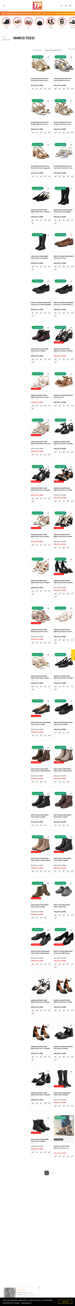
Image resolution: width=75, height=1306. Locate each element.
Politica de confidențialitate (13, 1230)
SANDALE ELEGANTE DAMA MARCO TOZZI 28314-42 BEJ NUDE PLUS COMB (39, 631)
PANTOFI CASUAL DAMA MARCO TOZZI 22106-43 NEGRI (63, 723)
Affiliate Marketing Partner (12, 1256)
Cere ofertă (8, 1226)
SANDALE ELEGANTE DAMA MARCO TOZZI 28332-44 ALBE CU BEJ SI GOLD (41, 535)
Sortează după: (37, 50)
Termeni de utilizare (64, 1281)
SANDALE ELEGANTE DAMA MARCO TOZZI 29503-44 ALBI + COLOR (63, 631)
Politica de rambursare (35, 1281)
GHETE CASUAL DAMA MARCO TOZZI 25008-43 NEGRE (62, 859)
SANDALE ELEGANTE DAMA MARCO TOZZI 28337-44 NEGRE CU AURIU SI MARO (63, 489)
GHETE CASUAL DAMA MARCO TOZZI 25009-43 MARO (62, 816)
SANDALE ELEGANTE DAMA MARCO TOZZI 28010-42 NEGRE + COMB (41, 1001)
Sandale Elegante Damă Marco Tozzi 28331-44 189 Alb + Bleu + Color (63, 167)
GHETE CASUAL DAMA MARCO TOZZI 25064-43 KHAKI (39, 906)
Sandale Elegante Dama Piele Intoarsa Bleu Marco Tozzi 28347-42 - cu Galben (62, 79)
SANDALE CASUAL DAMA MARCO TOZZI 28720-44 (63, 396)
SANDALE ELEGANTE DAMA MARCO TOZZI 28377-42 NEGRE (40, 1047)
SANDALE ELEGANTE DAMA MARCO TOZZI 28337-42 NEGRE (40, 1094)
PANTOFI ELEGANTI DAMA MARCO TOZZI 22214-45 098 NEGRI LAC (64, 304)
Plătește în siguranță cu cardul (14, 1241)
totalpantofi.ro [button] (26, 1303)
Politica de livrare (10, 1212)
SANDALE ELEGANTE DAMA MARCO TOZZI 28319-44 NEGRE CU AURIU (63, 535)
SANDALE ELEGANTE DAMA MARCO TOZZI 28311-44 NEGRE (63, 350)
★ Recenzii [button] (73, 655)
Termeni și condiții (10, 1234)
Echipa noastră (9, 1208)
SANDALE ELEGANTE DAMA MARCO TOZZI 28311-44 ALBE (40, 396)
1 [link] (46, 1173)
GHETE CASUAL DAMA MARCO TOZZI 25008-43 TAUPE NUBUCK (41, 859)
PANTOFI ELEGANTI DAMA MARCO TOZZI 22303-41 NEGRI (41, 723)
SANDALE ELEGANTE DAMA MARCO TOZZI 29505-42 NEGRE (63, 677)
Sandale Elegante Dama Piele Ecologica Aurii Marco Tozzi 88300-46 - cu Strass (62, 123)
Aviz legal (38, 1283)
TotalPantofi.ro (13, 1281)
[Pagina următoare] (58, 1173)
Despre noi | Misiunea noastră (13, 1204)
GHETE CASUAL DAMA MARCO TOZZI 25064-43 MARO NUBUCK (40, 770)
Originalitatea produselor (12, 1237)
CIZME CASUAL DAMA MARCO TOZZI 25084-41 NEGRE (62, 1094)
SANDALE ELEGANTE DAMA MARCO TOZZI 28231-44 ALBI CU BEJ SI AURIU (40, 677)
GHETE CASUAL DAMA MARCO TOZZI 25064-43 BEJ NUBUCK (63, 770)
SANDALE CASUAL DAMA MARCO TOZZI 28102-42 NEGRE (63, 1047)
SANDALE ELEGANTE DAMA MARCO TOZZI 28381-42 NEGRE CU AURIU (63, 1001)
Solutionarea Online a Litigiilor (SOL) (16, 1248)
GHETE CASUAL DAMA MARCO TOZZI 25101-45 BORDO (39, 350)
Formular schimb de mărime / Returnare (17, 1219)
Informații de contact (48, 1283)
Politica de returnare (11, 1223)
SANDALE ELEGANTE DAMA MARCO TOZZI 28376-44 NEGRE (40, 489)
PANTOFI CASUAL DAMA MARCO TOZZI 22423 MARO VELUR (63, 952)
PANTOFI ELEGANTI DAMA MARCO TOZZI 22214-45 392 (64, 257)
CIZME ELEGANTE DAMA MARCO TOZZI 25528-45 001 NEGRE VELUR (63, 211)
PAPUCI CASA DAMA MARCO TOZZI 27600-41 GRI (62, 906)
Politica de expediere (28, 1283)
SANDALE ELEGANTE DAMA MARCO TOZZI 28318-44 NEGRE (63, 582)
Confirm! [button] (65, 1302)
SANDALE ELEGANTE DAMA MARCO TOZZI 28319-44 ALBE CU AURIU (41, 582)
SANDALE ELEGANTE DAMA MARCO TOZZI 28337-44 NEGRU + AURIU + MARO (40, 211)
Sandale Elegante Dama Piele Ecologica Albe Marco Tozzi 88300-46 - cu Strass (40, 123)
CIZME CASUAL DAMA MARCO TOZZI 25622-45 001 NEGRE (39, 257)
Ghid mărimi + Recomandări (13, 1215)
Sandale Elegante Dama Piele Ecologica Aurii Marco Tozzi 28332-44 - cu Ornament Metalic (40, 79)
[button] (4, 6)
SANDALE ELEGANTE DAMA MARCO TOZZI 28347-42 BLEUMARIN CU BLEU (62, 1147)
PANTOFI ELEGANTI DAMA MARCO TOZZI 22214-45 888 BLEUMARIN (41, 304)
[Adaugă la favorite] (48, 57)
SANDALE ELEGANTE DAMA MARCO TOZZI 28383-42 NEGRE (63, 443)
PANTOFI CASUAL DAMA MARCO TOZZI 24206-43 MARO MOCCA (40, 952)
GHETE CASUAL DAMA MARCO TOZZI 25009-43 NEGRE (39, 816)
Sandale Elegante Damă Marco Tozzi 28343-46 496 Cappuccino (40, 167)
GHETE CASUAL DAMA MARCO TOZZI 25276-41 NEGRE (39, 1140)
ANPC (6, 1245)
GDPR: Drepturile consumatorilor (15, 1252)
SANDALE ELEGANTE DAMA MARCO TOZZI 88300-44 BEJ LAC (40, 443)
